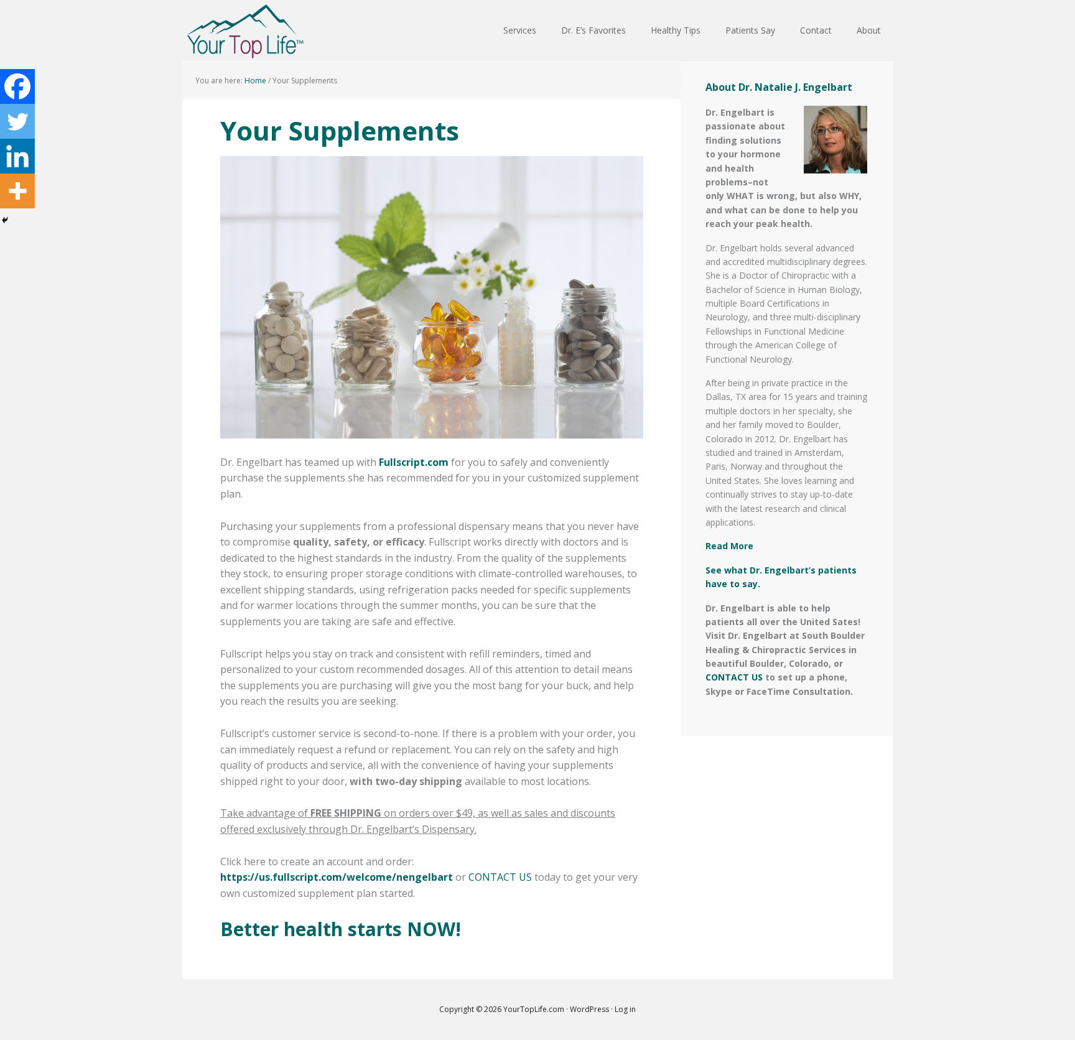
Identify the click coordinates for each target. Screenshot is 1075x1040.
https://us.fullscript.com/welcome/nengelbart (336, 877)
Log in (625, 1009)
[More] (17, 191)
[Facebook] (17, 86)
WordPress (589, 1009)
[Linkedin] (17, 156)
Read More (729, 546)
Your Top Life (245, 31)
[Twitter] (17, 121)
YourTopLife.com (534, 1009)
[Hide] (5, 220)
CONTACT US (500, 877)
